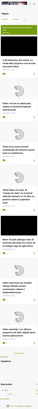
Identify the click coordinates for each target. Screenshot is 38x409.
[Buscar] (30, 4)
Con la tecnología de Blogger (20, 406)
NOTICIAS (16, 19)
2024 (6, 390)
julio (10, 394)
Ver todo (6, 32)
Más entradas (19, 353)
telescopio (4, 357)
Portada (5, 19)
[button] (34, 74)
